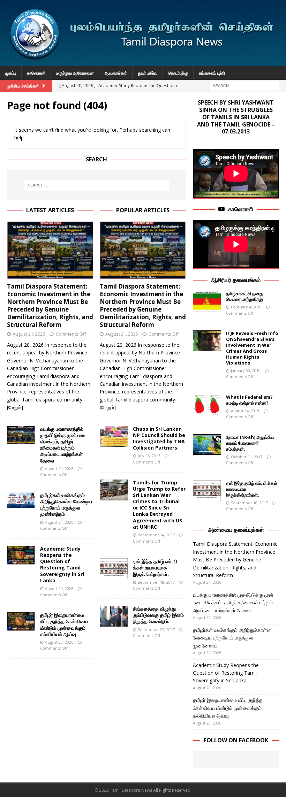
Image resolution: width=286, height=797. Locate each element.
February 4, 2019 (246, 306)
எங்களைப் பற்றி (212, 73)
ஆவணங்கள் (116, 73)
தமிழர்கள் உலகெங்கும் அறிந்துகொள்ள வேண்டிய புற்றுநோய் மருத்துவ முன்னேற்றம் (66, 505)
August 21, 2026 (29, 334)
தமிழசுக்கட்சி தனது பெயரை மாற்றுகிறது (244, 296)
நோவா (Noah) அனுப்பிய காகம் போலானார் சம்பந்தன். (250, 443)
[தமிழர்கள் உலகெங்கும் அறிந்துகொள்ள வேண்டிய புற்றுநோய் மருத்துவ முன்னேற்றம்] (21, 500)
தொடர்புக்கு (178, 73)
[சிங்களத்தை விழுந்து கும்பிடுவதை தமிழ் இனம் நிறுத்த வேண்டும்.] (114, 616)
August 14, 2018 (245, 410)
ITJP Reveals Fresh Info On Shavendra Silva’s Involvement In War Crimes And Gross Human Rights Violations (252, 348)
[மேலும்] (15, 407)
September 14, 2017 (156, 534)
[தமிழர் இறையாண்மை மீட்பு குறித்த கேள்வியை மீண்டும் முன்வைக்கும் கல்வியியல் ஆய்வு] (21, 621)
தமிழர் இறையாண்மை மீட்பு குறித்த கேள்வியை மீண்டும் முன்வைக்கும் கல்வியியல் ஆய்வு (64, 624)
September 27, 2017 (156, 629)
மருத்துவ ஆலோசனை (75, 73)
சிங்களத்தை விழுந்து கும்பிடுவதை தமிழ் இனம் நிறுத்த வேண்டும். (158, 614)
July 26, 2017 (149, 455)
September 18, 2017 (156, 582)
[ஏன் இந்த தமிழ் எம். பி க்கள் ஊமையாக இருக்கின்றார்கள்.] (114, 568)
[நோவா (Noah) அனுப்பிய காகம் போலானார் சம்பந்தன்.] (207, 444)
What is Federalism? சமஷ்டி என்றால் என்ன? (249, 400)
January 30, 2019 (246, 370)
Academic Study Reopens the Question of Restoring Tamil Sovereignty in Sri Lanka (62, 564)
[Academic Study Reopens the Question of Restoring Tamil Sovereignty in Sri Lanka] (21, 555)
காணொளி (36, 73)
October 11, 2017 (246, 456)
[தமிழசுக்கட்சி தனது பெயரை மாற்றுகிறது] (207, 301)
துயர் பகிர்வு (147, 73)
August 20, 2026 (59, 588)
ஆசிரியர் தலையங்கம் (236, 280)
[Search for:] (244, 85)
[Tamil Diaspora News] (143, 62)
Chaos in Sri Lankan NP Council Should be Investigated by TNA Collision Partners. (159, 438)
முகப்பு (10, 73)
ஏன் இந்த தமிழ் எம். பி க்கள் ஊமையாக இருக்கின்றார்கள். (155, 567)
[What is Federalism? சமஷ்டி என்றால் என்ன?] (207, 404)
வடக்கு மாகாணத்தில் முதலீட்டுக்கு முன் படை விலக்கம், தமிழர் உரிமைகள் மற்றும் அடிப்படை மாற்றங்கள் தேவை (63, 445)
